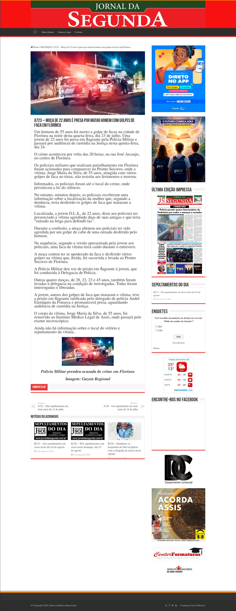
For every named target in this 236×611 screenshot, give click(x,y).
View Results (178, 342)
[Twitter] (172, 605)
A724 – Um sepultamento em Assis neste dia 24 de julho (120, 406)
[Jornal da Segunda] (118, 14)
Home (35, 31)
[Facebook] (169, 605)
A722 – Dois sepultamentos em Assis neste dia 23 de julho (53, 406)
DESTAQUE (46, 47)
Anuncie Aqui (64, 32)
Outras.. (157, 348)
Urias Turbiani (197, 605)
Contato (78, 32)
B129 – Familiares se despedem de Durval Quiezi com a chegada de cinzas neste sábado (124, 448)
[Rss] (166, 605)
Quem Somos (48, 32)
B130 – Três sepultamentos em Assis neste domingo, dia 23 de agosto (87, 447)
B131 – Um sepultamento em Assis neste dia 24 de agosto (50, 445)
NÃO (160, 330)
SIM (160, 326)
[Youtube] (176, 605)
